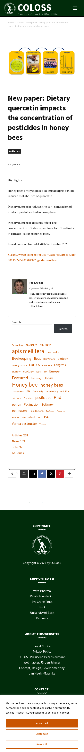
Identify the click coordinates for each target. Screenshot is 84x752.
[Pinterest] (60, 474)
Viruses (42, 424)
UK (39, 417)
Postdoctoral (37, 410)
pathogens (16, 398)
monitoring (52, 391)
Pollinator (48, 404)
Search (16, 322)
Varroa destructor (24, 424)
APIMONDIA (45, 344)
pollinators (19, 410)
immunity (38, 391)
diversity (16, 371)
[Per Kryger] (19, 294)
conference (47, 365)
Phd (57, 397)
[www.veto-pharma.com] (42, 504)
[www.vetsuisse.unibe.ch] (49, 504)
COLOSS (34, 365)
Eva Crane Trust (42, 602)
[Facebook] (42, 474)
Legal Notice (42, 646)
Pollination (31, 404)
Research (61, 411)
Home (11, 22)
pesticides (43, 398)
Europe (54, 371)
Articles (20, 22)
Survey (15, 417)
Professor (50, 411)
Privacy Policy (42, 651)
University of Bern (42, 613)
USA (46, 417)
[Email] (33, 474)
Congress (60, 365)
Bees (37, 359)
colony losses (19, 365)
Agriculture (17, 344)
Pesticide (28, 398)
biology (62, 359)
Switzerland (28, 417)
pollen (16, 404)
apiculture (31, 345)
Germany (36, 378)
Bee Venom (49, 358)
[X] (51, 474)
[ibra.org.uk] (55, 504)
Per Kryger (36, 283)
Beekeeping (21, 358)
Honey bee (25, 384)
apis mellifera (28, 351)
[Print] (24, 474)
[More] (69, 474)
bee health (53, 352)
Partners (42, 618)
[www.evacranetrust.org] (36, 504)
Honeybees (17, 391)
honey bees (51, 385)
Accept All (42, 723)
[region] (42, 723)
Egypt (38, 372)
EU (45, 371)
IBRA (28, 391)
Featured (20, 378)
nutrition (65, 391)
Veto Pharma (42, 591)
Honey (48, 378)
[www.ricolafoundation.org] (29, 504)
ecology (28, 371)
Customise (42, 734)
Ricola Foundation (42, 596)
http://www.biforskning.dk (41, 288)
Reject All (42, 744)
